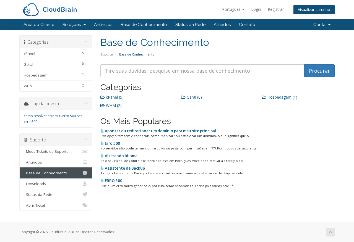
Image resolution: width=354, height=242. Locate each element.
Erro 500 (112, 143)
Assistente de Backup (124, 168)
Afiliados (222, 24)
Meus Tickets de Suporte (46, 151)
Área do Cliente (39, 24)
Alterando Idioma (120, 155)
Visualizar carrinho (314, 9)
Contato (247, 24)
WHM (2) (113, 105)
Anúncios (103, 24)
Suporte (106, 54)
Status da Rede (190, 24)
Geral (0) (194, 97)
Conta (320, 24)
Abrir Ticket (34, 205)
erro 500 (69, 116)
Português (232, 9)
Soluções (73, 24)
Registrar (276, 9)
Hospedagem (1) (281, 97)
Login (256, 9)
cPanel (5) (114, 97)
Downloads (35, 183)
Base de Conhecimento (144, 24)
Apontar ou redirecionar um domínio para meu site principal (160, 130)
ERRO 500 (113, 180)
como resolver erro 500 (42, 116)
